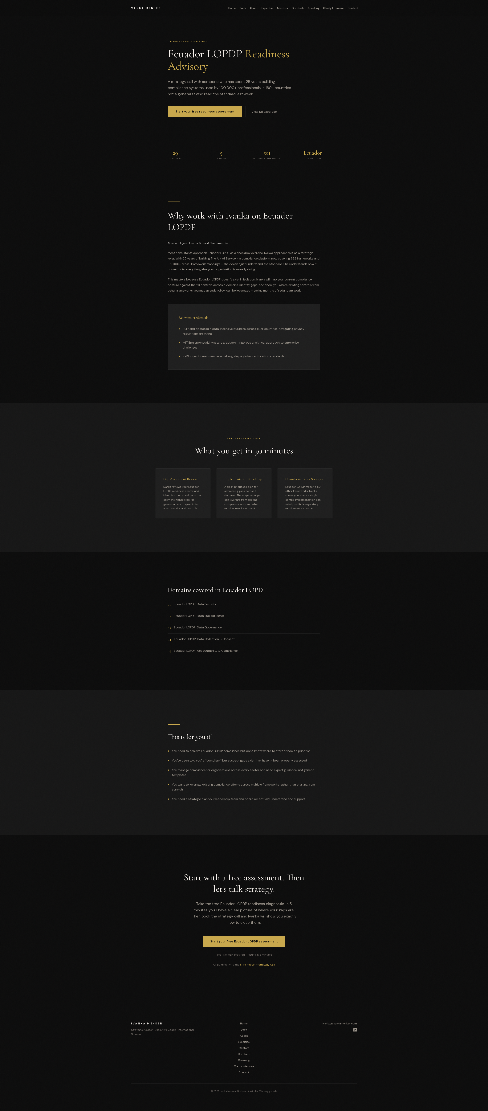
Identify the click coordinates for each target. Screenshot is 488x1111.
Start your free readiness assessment (205, 111)
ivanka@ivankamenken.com (340, 1023)
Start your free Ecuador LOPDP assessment (244, 941)
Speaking (313, 8)
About (254, 8)
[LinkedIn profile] (355, 1029)
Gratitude (298, 8)
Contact (353, 8)
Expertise (267, 8)
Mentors (282, 8)
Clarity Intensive (333, 8)
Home (232, 8)
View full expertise (264, 112)
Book (243, 8)
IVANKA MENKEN (145, 8)
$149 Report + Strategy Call (257, 964)
